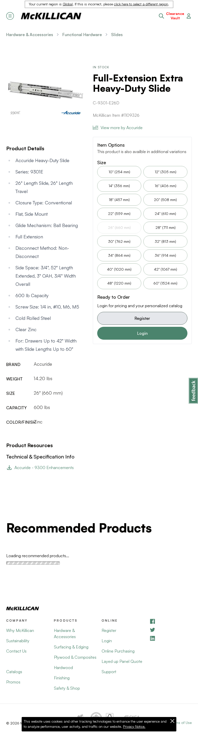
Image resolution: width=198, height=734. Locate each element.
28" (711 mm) (165, 227)
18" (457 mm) (119, 199)
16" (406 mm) (165, 186)
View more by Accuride (122, 127)
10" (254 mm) (119, 172)
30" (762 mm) (119, 241)
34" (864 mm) (119, 255)
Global (68, 4)
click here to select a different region (141, 4)
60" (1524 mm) (165, 283)
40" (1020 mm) (119, 269)
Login (142, 333)
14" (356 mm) (119, 186)
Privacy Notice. (134, 726)
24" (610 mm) (165, 213)
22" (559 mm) (119, 213)
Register (142, 318)
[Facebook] (170, 621)
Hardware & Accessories (29, 34)
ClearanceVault (175, 16)
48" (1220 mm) (119, 283)
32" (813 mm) (165, 241)
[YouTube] (170, 630)
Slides (117, 34)
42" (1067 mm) (165, 269)
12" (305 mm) (165, 172)
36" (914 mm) (165, 255)
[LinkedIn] (170, 638)
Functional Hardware (82, 34)
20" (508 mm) (165, 199)
